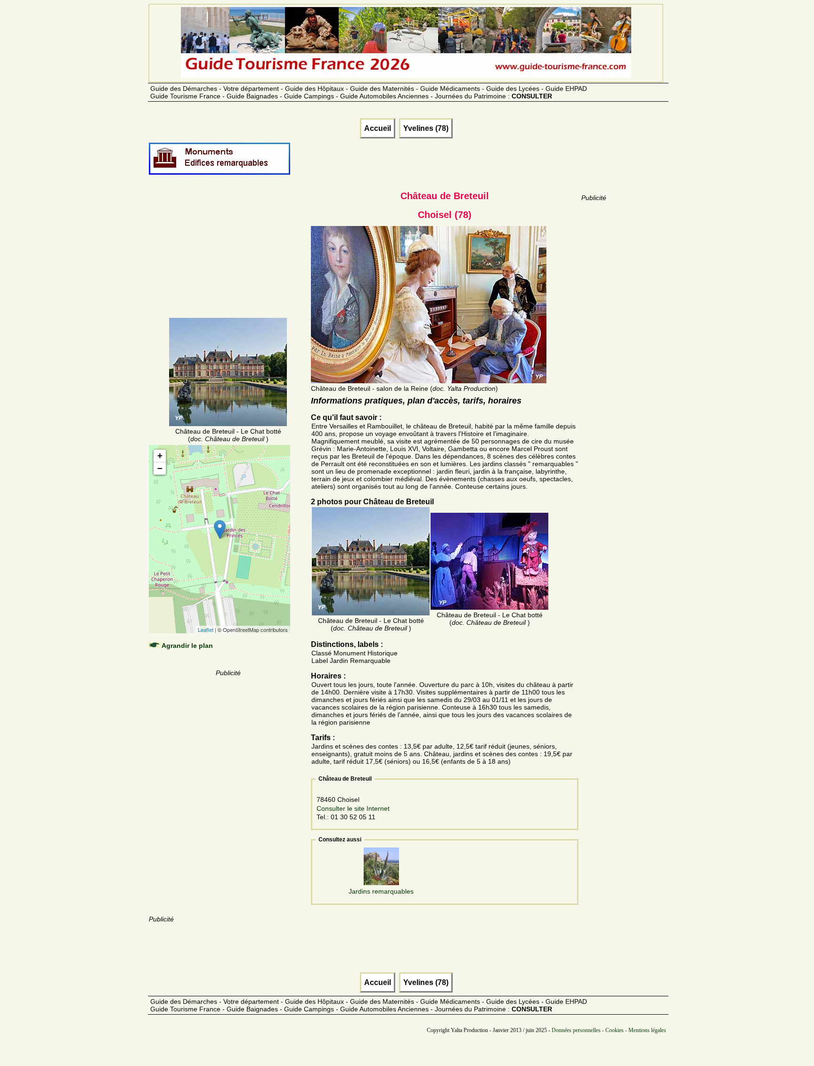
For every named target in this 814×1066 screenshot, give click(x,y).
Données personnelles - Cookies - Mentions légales (609, 1030)
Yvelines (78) (425, 128)
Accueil (377, 128)
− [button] (160, 468)
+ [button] (160, 455)
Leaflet (205, 629)
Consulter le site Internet (353, 808)
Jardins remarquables (381, 891)
